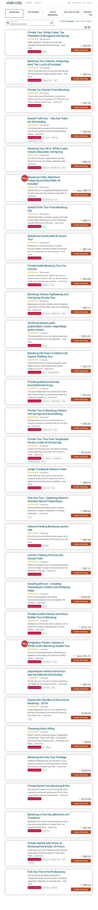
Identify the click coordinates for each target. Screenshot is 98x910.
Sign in (89, 3)
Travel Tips (76, 3)
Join (84, 3)
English (38, 3)
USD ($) (28, 3)
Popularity (70, 21)
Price (83, 21)
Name (89, 21)
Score (77, 21)
